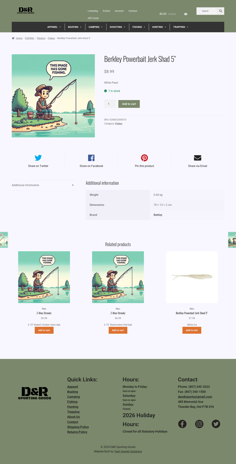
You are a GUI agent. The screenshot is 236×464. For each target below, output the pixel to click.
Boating (72, 391)
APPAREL (52, 27)
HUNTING (157, 27)
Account (119, 11)
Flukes (51, 38)
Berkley (158, 215)
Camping (73, 397)
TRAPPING (179, 27)
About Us (73, 417)
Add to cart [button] (44, 330)
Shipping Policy (78, 427)
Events (106, 11)
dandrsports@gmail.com (195, 397)
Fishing (72, 402)
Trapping (73, 412)
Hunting (72, 407)
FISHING (137, 27)
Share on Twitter (38, 166)
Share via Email (197, 166)
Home (19, 38)
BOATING (73, 27)
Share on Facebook (91, 166)
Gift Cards (93, 18)
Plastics (41, 38)
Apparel (72, 386)
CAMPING (94, 27)
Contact (133, 11)
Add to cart (129, 104)
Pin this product (144, 166)
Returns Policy (77, 432)
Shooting (116, 27)
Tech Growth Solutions (128, 451)
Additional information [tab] (25, 185)
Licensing (93, 11)
